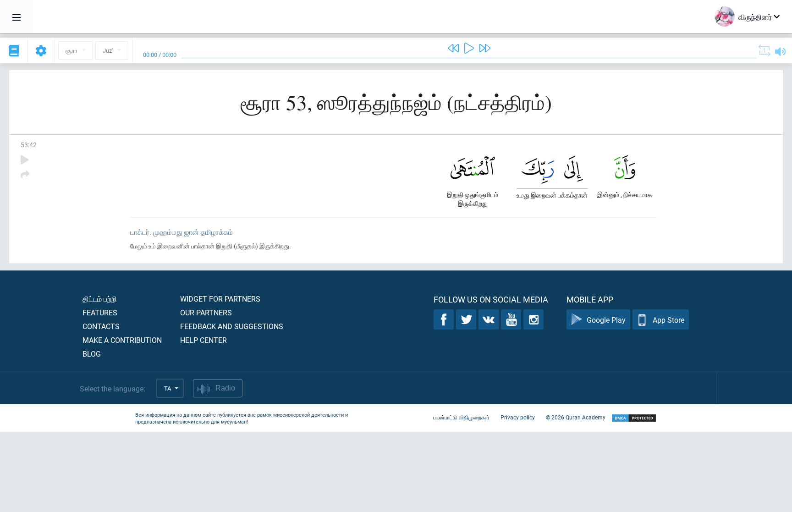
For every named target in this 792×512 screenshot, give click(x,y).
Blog (91, 353)
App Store (668, 320)
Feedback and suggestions (231, 326)
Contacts (101, 326)
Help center (203, 340)
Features (99, 312)
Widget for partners (220, 298)
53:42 (29, 144)
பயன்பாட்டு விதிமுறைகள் (461, 417)
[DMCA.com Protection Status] (634, 418)
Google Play (606, 320)
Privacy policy (517, 417)
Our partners (206, 312)
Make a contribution (122, 340)
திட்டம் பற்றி (99, 298)
